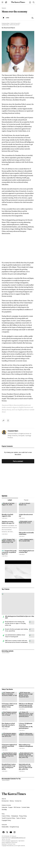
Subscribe (4, 807)
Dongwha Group (14, 827)
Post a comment (18, 461)
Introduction (5, 801)
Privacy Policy (23, 816)
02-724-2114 (7, 839)
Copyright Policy (6, 820)
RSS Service (17, 807)
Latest (10, 500)
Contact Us (18, 801)
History (12, 801)
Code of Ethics (6, 816)
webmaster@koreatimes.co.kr (18, 837)
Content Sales (25, 807)
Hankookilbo (5, 827)
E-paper (10, 807)
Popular (26, 500)
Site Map (4, 809)
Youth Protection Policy (8, 818)
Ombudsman (14, 816)
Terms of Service (21, 818)
